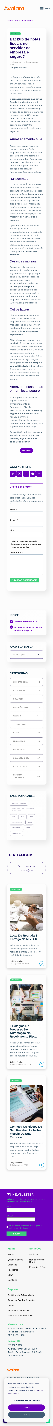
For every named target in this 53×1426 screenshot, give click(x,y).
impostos (16, 828)
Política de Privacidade (18, 1228)
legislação (16, 833)
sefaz (28, 828)
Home (10, 20)
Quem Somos (15, 1260)
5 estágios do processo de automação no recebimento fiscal (23, 1031)
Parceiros (13, 1270)
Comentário (16, 552)
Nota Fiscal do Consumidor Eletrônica (23, 810)
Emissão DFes (37, 1267)
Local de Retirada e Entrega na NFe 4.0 (24, 937)
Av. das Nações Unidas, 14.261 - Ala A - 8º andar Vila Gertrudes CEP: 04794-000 (27, 1331)
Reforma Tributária (26, 776)
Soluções (26, 699)
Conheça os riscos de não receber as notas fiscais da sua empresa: (26, 1132)
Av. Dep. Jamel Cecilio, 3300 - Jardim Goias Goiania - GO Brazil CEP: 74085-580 (25, 1352)
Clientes (12, 1265)
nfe (31, 816)
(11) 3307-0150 (15, 1345)
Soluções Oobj (26, 758)
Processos (27, 20)
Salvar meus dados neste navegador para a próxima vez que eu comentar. (26, 544)
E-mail (14, 520)
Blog (17, 20)
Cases (26, 732)
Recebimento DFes (37, 1261)
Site (12, 530)
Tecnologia (26, 724)
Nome (13, 509)
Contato (12, 1280)
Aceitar (26, 1407)
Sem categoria (26, 682)
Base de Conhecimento (21, 1300)
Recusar (26, 1415)
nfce (22, 816)
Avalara (33, 1254)
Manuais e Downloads (20, 1315)
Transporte (17, 822)
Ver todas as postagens (26, 868)
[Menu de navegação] (48, 8)
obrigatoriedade (19, 803)
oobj (30, 822)
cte (13, 816)
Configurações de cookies (26, 1400)
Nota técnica (26, 766)
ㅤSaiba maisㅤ (26, 450)
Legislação (26, 741)
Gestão (26, 716)
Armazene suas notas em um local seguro (28, 629)
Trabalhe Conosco (18, 1310)
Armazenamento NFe (25, 621)
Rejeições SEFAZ (26, 707)
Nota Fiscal (26, 690)
